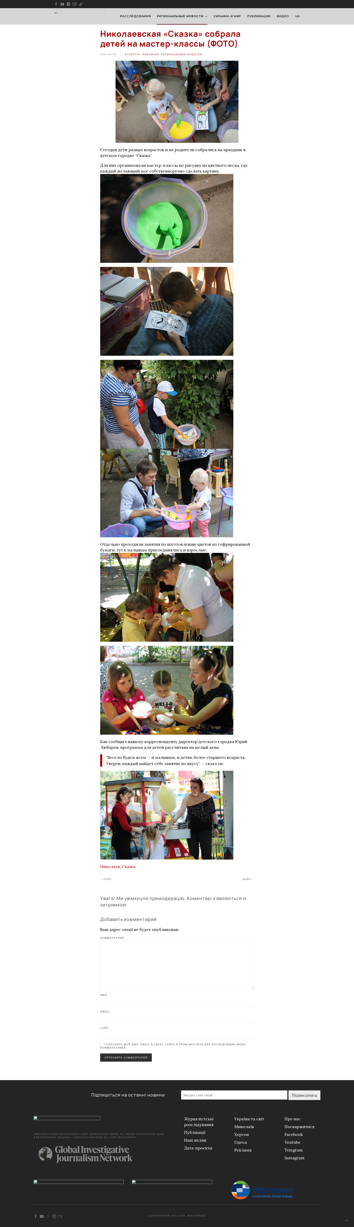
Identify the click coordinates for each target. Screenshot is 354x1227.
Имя (103, 995)
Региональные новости (181, 54)
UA (297, 16)
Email (105, 1011)
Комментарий (112, 938)
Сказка (129, 866)
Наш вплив (195, 1140)
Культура (132, 54)
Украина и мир (227, 16)
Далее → (248, 879)
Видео (283, 16)
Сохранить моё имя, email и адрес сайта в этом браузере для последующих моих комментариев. (173, 1046)
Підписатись (304, 1095)
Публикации (259, 16)
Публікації (194, 1132)
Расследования (135, 16)
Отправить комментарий (126, 1057)
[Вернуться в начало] (79, 16)
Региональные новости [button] (180, 16)
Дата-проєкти (198, 1147)
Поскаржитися (299, 1126)
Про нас (293, 1118)
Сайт (104, 1028)
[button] (346, 1220)
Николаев (150, 54)
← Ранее (106, 879)
